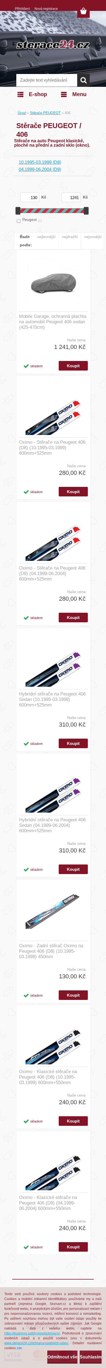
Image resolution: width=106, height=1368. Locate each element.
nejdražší (70, 237)
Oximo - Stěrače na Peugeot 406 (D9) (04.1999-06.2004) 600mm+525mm (52, 573)
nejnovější (93, 237)
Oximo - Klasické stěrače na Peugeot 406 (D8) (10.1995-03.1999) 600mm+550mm (48, 1077)
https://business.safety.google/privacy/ (32, 1333)
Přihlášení (22, 9)
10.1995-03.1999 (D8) (40, 162)
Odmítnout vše (62, 1357)
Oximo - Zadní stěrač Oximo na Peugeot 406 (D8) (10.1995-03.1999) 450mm (51, 951)
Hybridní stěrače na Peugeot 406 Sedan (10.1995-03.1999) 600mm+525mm (52, 699)
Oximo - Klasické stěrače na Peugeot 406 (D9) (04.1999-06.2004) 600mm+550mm (48, 1203)
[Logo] (52, 44)
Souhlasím (91, 1357)
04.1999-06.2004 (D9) (40, 169)
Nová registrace (46, 9)
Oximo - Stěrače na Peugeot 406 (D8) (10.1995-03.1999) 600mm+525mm (52, 448)
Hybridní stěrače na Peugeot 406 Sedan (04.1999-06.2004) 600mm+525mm (52, 825)
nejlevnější (46, 237)
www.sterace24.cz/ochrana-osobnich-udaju (36, 1343)
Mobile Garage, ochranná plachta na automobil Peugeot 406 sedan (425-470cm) (52, 322)
